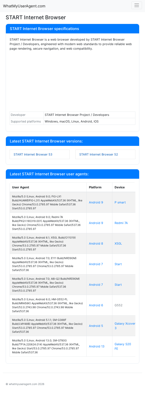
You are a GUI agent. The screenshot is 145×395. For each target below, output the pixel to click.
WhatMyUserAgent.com (24, 6)
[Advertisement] (72, 82)
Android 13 (96, 346)
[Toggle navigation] (136, 5)
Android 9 (96, 202)
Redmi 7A (121, 223)
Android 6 (96, 305)
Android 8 (96, 243)
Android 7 (96, 264)
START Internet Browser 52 (98, 154)
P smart (120, 202)
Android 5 (96, 326)
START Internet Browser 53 (33, 154)
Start (118, 264)
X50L (118, 243)
